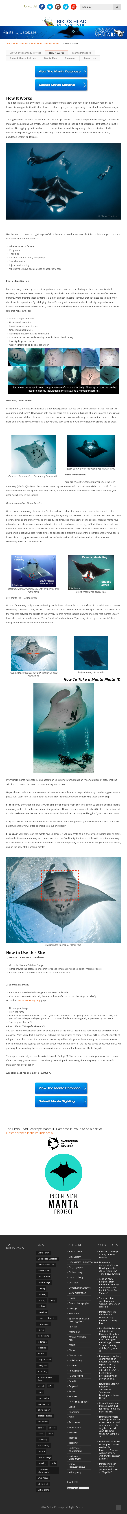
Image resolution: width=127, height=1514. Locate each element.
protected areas (45, 1415)
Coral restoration (77, 1292)
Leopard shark (44, 1359)
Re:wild (72, 1381)
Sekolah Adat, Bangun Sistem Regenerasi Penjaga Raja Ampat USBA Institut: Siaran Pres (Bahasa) (109, 1285)
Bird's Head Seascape (17, 43)
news (40, 1392)
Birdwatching (75, 1272)
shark (50, 1433)
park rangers (43, 1404)
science (41, 1427)
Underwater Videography (75, 1457)
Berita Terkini (44, 1252)
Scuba (72, 1406)
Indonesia (42, 1342)
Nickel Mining (75, 1360)
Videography (75, 1472)
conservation (43, 1270)
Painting (73, 1365)
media (72, 1344)
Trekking (73, 1442)
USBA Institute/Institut (77, 1465)
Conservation (44, 1276)
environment (43, 1324)
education (42, 1312)
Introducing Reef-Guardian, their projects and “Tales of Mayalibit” (108, 1468)
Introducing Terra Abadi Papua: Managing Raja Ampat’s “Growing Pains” (108, 1317)
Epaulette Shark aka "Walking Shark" (79, 1320)
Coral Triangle (44, 1282)
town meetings (44, 1457)
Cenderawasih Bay (46, 1264)
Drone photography (79, 1303)
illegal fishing (43, 1336)
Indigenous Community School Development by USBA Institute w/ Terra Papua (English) (109, 1268)
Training (73, 1437)
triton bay (42, 1463)
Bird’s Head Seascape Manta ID (46, 43)
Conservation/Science (80, 1287)
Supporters (90, 58)
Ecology (73, 1308)
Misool (41, 1386)
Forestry (73, 1326)
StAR (71, 1417)
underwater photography (44, 1470)
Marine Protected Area (45, 1379)
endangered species (47, 1318)
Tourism (73, 1432)
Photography (75, 1370)
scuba (40, 1433)
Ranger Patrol (76, 1375)
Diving (72, 1297)
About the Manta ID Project (25, 52)
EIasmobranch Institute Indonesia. (30, 1133)
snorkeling (42, 1439)
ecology (41, 1306)
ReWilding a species (79, 1401)
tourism (41, 1451)
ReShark (73, 1396)
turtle (53, 1463)
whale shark (43, 1484)
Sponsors (70, 58)
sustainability (43, 1445)
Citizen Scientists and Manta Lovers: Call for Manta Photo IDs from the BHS (109, 1407)
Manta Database (81, 52)
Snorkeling (74, 1411)
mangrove (42, 1365)
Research (73, 1391)
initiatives (42, 1347)
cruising (41, 1288)
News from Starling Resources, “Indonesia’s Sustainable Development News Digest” (109, 1390)
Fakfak (41, 1330)
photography (44, 1410)
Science (52, 1427)
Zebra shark (43, 1490)
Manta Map (50, 58)
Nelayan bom (75, 1355)
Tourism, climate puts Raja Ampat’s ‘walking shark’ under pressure (109, 1302)
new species (43, 1398)
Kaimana (42, 1353)
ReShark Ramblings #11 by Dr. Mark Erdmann (108, 1254)
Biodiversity (75, 1256)
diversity (41, 1300)
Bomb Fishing (76, 1277)
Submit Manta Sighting (23, 58)
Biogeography (76, 1267)
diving (52, 1300)
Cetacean (73, 1282)
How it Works (56, 52)
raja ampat (43, 1421)
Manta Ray (42, 1371)
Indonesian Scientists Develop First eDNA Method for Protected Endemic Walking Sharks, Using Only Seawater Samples (109, 1450)
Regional (73, 1386)
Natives (73, 1350)
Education (74, 1313)
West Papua (43, 1478)
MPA (50, 1386)
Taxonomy (74, 1422)
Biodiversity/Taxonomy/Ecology (85, 1261)
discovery (42, 1294)
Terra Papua (75, 1427)
